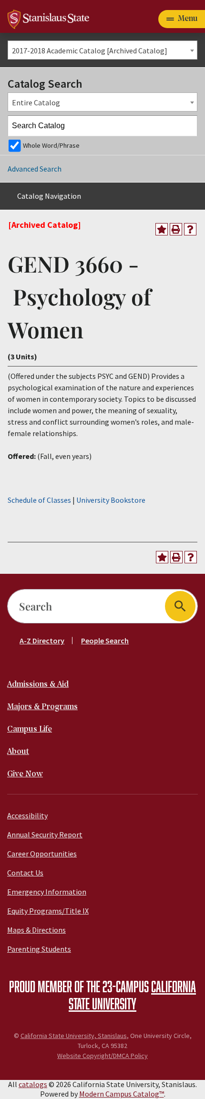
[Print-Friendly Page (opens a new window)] (176, 229)
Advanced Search (35, 168)
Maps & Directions (36, 930)
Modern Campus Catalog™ (121, 1094)
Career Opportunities (42, 853)
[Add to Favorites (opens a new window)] (161, 229)
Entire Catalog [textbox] (36, 102)
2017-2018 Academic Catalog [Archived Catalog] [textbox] (89, 50)
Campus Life (29, 729)
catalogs (33, 1084)
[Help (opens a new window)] (190, 229)
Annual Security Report (44, 834)
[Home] (48, 18)
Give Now (25, 774)
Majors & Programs (42, 707)
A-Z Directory (42, 640)
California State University (132, 994)
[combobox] (102, 50)
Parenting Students (39, 949)
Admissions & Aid (38, 684)
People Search (105, 640)
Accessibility (27, 815)
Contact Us (25, 872)
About (18, 751)
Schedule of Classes (39, 500)
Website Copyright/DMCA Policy (102, 1055)
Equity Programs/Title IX (48, 911)
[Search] (187, 125)
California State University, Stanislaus (73, 1035)
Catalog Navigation (49, 196)
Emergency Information (46, 891)
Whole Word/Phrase (51, 145)
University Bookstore (110, 500)
